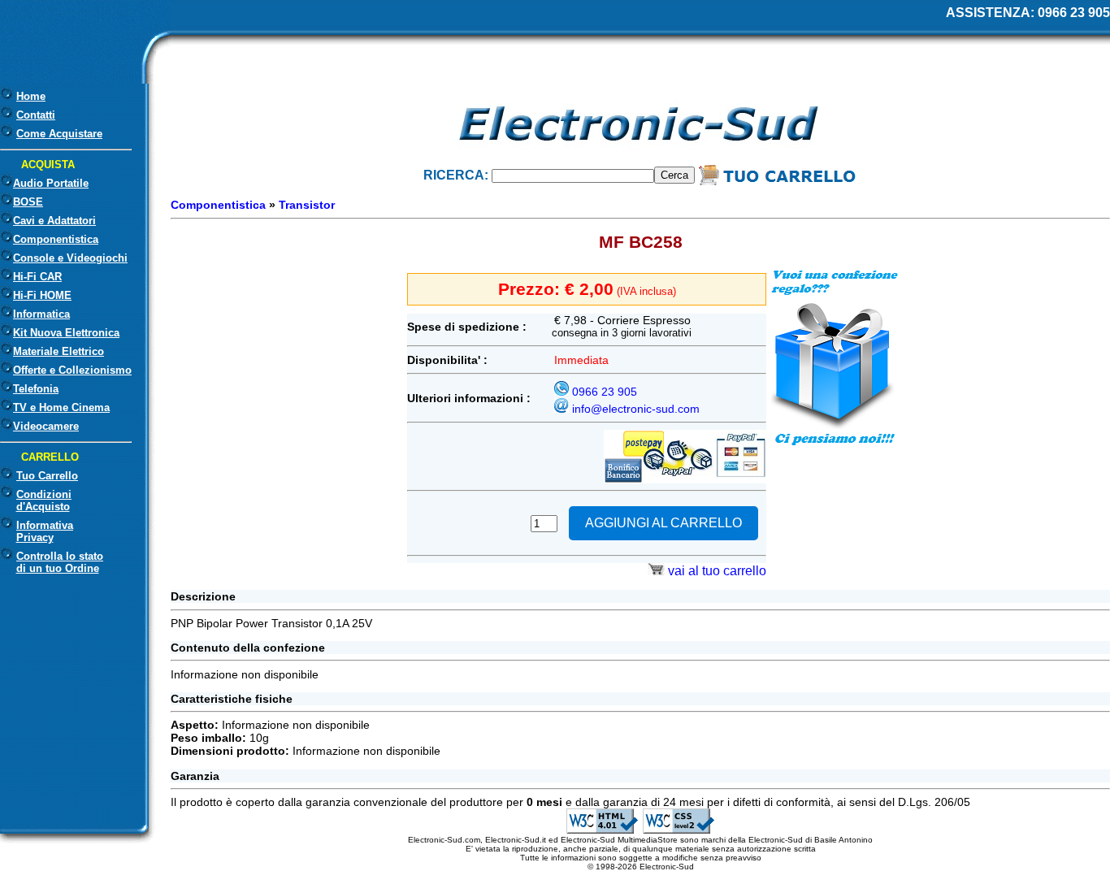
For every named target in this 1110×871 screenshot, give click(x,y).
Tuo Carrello (47, 476)
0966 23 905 (1074, 13)
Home (31, 96)
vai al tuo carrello (717, 571)
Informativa (44, 531)
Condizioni (44, 500)
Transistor (307, 204)
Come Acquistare (59, 134)
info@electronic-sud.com (636, 408)
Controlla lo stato (59, 562)
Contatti (35, 115)
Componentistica (218, 204)
